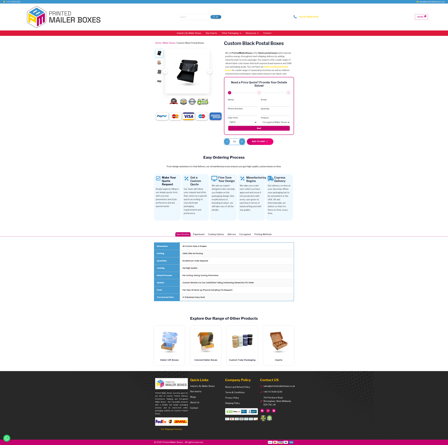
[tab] (183, 234)
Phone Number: (235, 109)
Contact (267, 33)
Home (158, 43)
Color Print (233, 118)
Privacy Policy (232, 398)
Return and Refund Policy (237, 387)
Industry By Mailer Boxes (189, 33)
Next (259, 128)
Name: (231, 100)
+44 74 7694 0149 (308, 17)
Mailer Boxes (169, 43)
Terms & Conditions (235, 392)
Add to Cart (259, 141)
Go (217, 17)
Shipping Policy (232, 403)
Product (265, 118)
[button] (6, 438)
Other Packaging (230, 33)
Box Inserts (211, 33)
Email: (264, 100)
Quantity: (265, 109)
